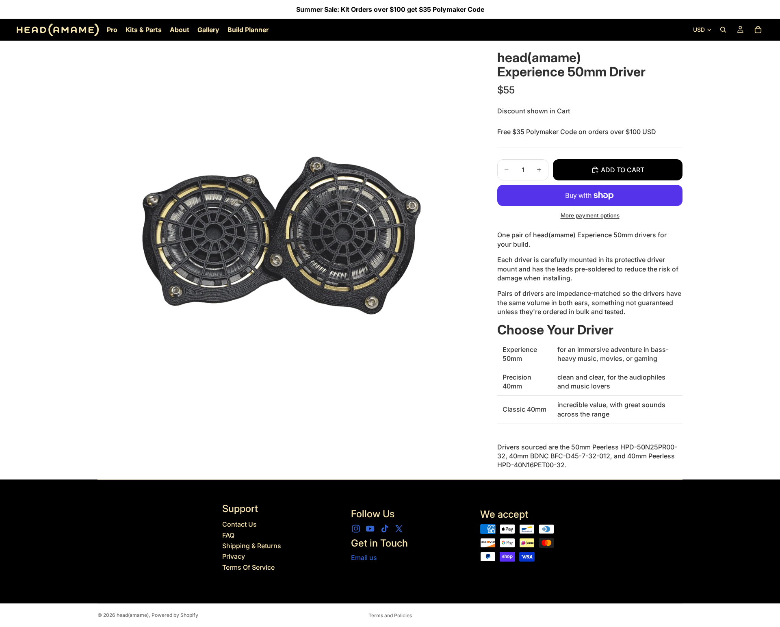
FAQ (228, 535)
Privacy (233, 556)
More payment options (590, 215)
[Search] (723, 30)
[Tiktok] (385, 529)
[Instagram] (356, 529)
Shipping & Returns (251, 546)
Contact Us (239, 524)
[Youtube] (370, 529)
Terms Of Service (248, 567)
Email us (364, 557)
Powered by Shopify (175, 615)
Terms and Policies (390, 615)
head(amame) (133, 615)
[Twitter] (399, 529)
